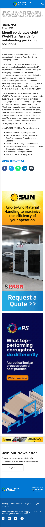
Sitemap (5, 503)
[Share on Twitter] (11, 168)
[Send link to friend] (31, 168)
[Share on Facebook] (4, 168)
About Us (5, 506)
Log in (36, 503)
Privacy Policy (16, 503)
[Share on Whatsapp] (18, 168)
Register (28, 503)
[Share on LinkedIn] (24, 168)
